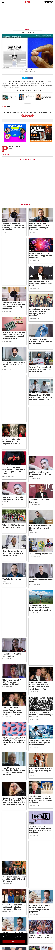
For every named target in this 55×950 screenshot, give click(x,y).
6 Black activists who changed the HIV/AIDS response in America (11, 441)
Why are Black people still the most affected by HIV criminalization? (40, 369)
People (31, 497)
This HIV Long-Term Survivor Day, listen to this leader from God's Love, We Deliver (13, 771)
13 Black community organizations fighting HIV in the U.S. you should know (13, 470)
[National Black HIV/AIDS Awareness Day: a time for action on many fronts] (41, 386)
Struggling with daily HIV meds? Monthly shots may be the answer (40, 341)
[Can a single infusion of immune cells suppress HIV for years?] (41, 245)
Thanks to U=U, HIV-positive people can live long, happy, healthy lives (40, 608)
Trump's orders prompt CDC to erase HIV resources (40, 936)
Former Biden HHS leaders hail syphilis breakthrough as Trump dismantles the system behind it (13, 335)
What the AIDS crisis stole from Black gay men (13, 526)
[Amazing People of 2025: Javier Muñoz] (41, 491)
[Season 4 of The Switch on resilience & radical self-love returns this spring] (14, 896)
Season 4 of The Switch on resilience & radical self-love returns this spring (13, 907)
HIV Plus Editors (28, 69)
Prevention (5, 494)
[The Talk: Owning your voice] (14, 570)
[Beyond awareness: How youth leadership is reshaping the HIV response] (41, 300)
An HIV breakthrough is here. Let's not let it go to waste (13, 499)
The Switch (5, 548)
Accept (13, 941)
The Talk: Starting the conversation (11, 655)
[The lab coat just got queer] (41, 545)
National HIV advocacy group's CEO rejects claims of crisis (40, 283)
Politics (4, 795)
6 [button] (29, 103)
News (27, 29)
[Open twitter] (50, 2)
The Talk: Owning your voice (12, 580)
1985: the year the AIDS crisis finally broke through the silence (41, 714)
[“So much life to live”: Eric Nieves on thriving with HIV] (41, 517)
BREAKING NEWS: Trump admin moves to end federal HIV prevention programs (39, 908)
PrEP (3, 735)
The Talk (4, 220)
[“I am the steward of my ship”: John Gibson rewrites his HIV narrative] (14, 542)
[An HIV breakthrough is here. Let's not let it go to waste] (14, 488)
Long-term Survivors (7, 765)
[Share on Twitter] (25, 78)
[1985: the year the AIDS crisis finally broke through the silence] (41, 704)
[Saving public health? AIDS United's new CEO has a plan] (14, 354)
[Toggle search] (45, 2)
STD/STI (4, 329)
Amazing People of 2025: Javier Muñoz (39, 501)
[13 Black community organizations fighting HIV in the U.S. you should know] (14, 458)
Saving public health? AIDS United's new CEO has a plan (13, 364)
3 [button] (26, 103)
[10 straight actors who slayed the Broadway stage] (21, 97)
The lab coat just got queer (40, 554)
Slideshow (5, 873)
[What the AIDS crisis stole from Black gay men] (14, 516)
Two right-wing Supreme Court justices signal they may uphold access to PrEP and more (40, 799)
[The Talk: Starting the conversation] (14, 645)
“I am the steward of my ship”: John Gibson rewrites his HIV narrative (13, 553)
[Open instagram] (52, 2)
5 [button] (28, 103)
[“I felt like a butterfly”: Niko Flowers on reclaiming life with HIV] (14, 671)
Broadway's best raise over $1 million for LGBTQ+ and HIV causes (14, 879)
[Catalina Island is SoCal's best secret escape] (5, 97)
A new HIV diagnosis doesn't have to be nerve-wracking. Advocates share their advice (13, 226)
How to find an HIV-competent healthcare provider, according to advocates (39, 226)
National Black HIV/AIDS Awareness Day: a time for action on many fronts (40, 397)
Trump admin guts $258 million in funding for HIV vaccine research (40, 742)
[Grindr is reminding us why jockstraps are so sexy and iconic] (41, 760)
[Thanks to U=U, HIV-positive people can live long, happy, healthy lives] (41, 597)
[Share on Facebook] (30, 78)
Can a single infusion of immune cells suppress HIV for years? (40, 255)
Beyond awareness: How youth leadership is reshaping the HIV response (39, 312)
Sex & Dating (32, 765)
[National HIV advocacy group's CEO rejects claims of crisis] (41, 273)
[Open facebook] (48, 2)
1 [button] (24, 103)
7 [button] (30, 103)
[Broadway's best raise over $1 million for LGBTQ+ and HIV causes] (14, 868)
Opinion (4, 522)
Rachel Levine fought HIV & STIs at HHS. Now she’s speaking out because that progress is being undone (14, 801)
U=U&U (30, 602)
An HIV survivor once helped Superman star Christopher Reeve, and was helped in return (12, 711)
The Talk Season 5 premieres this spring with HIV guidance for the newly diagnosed (40, 829)
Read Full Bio (5, 154)
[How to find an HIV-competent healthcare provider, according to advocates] (41, 215)
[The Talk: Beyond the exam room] (41, 571)
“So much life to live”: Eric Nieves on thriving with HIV (40, 528)
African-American (6, 359)
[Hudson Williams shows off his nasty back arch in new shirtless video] (38, 97)
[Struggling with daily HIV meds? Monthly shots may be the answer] (41, 330)
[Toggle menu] (3, 2)
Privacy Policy (8, 937)
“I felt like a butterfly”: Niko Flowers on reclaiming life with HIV (12, 682)
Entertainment (6, 705)
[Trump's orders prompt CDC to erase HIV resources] (41, 927)
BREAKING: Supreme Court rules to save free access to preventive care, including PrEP (14, 741)
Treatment (31, 250)
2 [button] (25, 103)
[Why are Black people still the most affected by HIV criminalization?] (41, 358)
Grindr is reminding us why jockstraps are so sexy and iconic (41, 770)
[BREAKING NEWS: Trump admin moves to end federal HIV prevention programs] (14, 924)
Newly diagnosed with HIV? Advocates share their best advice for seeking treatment (14, 305)
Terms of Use (18, 937)
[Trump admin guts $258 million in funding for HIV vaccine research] (41, 732)
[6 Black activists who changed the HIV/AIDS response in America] (14, 430)
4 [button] (27, 103)
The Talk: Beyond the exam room (41, 581)
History (31, 709)
